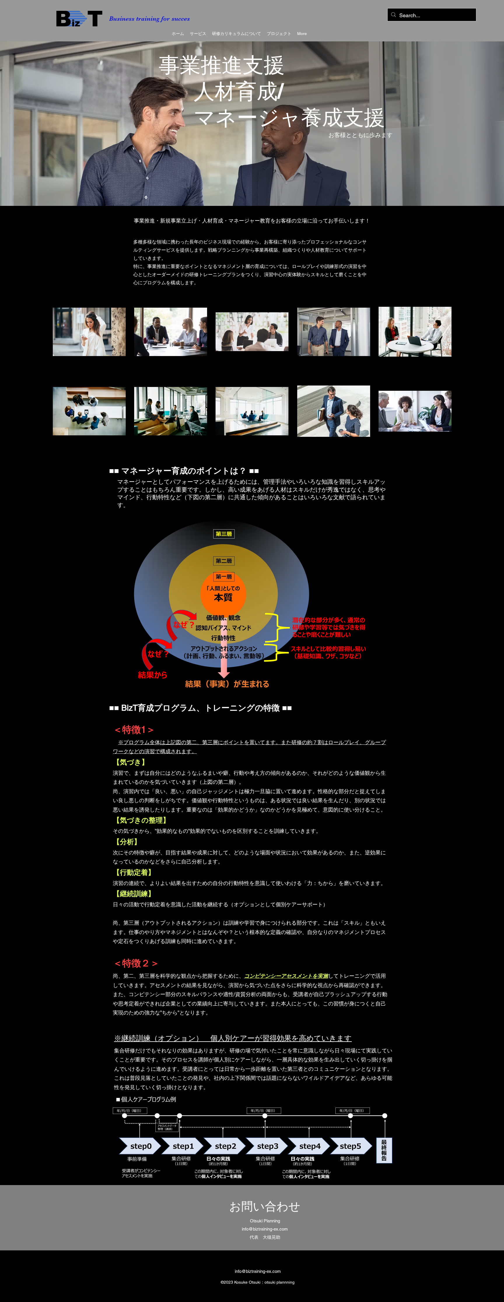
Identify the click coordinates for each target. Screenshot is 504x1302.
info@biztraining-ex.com (258, 1271)
